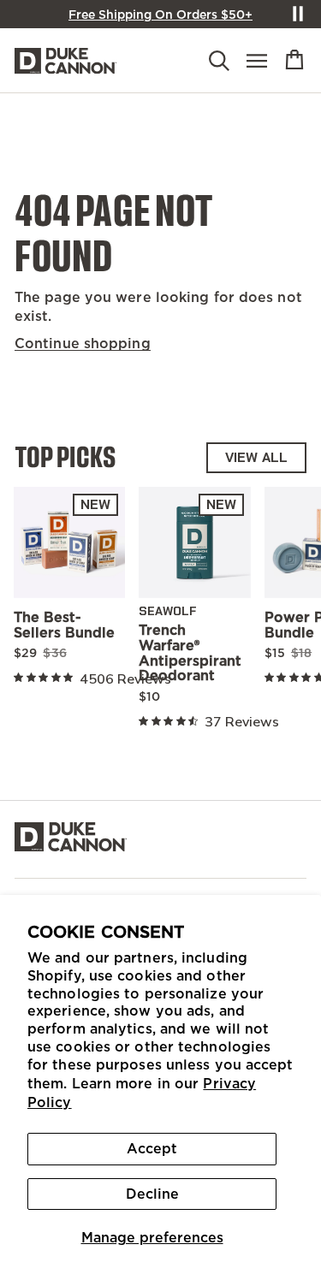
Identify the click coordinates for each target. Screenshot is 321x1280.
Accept (152, 1148)
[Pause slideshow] (297, 13)
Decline (152, 1193)
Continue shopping (83, 343)
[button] (219, 62)
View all (256, 457)
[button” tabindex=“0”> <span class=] (294, 60)
